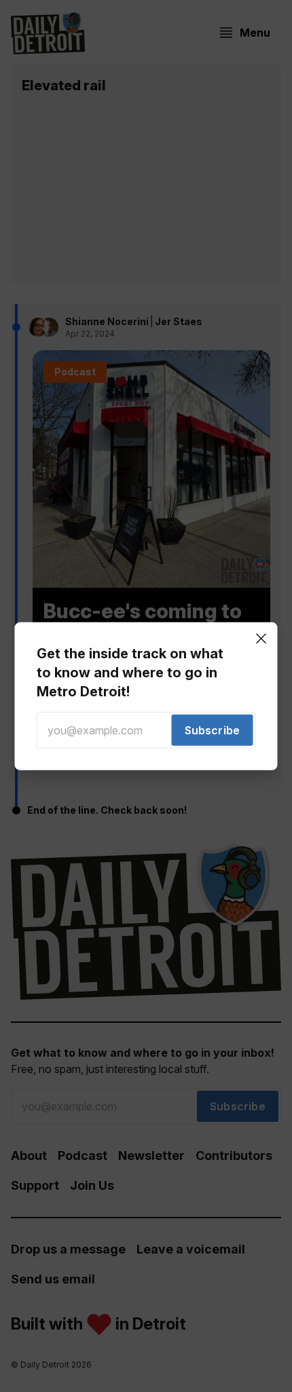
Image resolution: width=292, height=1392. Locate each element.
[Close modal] (261, 638)
